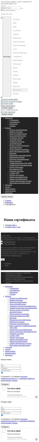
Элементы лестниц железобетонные (17, 139)
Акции (7, 187)
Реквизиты (14, 124)
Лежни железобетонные (18, 179)
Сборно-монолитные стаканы (21, 181)
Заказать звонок (7, 114)
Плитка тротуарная (17, 175)
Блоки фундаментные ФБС (20, 151)
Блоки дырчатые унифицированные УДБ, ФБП (21, 162)
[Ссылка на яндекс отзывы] (11, 101)
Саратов (16, 34)
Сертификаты (15, 122)
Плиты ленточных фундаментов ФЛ (16, 168)
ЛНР (14, 23)
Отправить (5, 384)
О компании (14, 120)
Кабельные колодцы (17, 157)
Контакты (8, 193)
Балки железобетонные (18, 134)
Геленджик (17, 64)
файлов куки (17, 255)
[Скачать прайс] (7, 103)
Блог (7, 265)
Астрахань (17, 30)
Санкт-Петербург (19, 45)
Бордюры (13, 153)
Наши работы (10, 189)
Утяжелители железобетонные (21, 165)
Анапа (15, 71)
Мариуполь (17, 38)
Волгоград (6, 56)
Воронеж (16, 86)
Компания (9, 118)
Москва (16, 94)
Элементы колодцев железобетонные (17, 143)
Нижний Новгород (20, 53)
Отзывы (12, 126)
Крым (15, 68)
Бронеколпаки (10, 191)
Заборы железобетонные (19, 177)
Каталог (8, 128)
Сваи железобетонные (18, 136)
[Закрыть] (2, 364)
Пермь (15, 82)
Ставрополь (17, 56)
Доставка (8, 185)
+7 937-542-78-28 (9, 112)
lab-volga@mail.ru (9, 10)
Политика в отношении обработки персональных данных (18, 274)
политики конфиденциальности (14, 377)
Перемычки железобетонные (20, 155)
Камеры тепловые (16, 132)
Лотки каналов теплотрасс (19, 149)
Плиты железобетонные (18, 130)
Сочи (15, 49)
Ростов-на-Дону (19, 42)
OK (3, 259)
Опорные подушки (17, 171)
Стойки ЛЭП (14, 173)
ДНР (14, 27)
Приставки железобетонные (20, 183)
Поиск (3, 6)
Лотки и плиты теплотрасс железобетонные (19, 146)
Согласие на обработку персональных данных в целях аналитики (19, 278)
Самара (15, 75)
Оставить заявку (7, 108)
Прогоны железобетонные (19, 159)
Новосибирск (18, 60)
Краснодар (17, 79)
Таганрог (16, 19)
